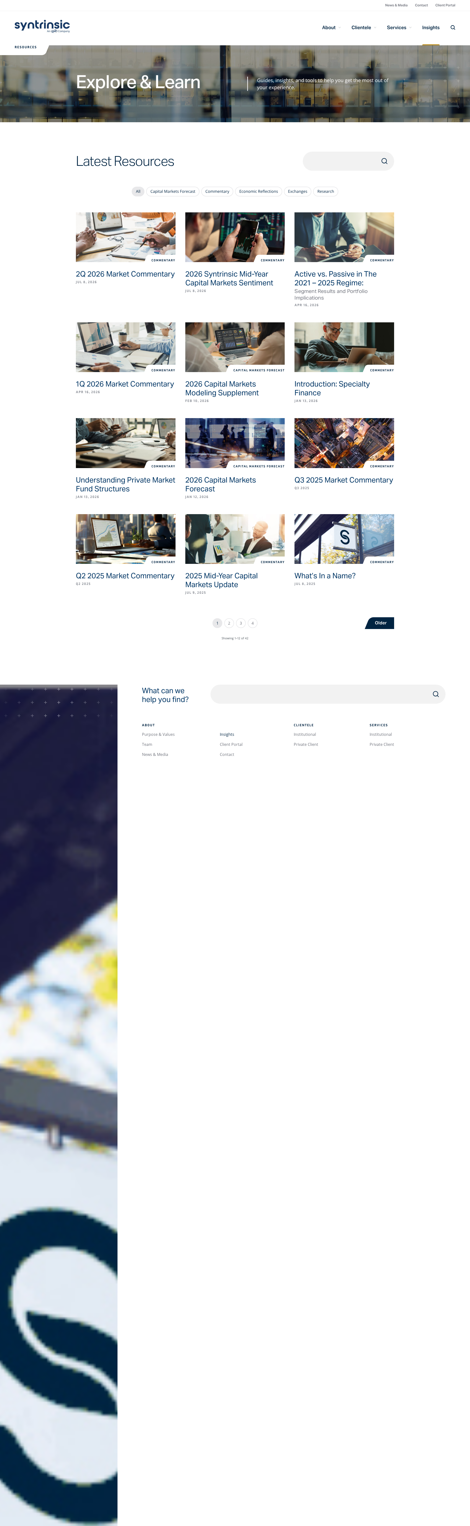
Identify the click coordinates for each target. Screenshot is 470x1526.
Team (147, 744)
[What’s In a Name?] (344, 539)
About (329, 27)
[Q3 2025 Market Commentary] (344, 443)
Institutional (305, 734)
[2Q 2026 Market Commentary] (126, 237)
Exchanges (297, 191)
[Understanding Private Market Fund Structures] (126, 443)
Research (325, 191)
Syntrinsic (42, 28)
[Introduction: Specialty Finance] (344, 347)
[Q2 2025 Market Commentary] (126, 539)
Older (381, 623)
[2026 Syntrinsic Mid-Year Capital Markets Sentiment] (235, 237)
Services (396, 27)
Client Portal (445, 5)
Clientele (361, 27)
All (138, 191)
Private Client (306, 744)
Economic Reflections (258, 191)
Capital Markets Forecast (172, 191)
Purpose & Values (158, 734)
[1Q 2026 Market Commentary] (126, 347)
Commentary (217, 191)
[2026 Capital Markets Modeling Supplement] (235, 347)
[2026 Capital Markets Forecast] (235, 443)
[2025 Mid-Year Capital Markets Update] (235, 539)
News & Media (396, 5)
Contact (421, 5)
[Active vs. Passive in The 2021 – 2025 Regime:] (344, 237)
